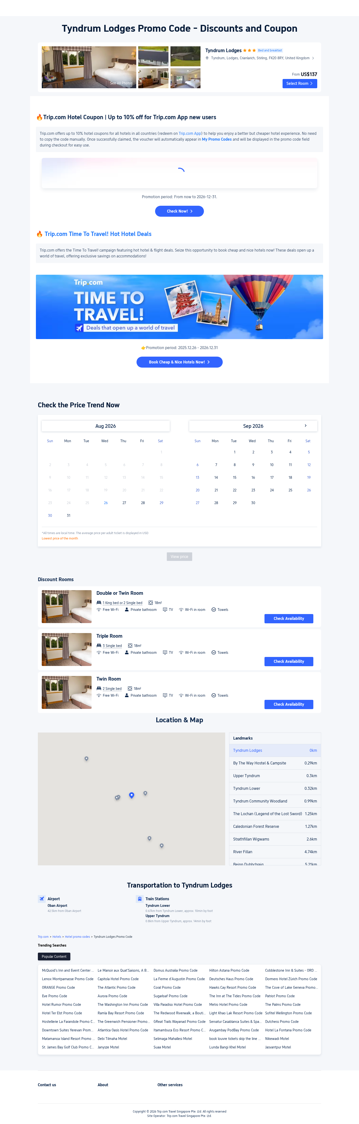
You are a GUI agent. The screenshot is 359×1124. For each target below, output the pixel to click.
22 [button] (234, 490)
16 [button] (253, 477)
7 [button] (216, 465)
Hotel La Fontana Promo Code (288, 1030)
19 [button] (309, 477)
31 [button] (68, 516)
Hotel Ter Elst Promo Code (62, 1013)
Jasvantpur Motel (278, 1047)
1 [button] (234, 452)
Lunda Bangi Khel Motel (227, 1047)
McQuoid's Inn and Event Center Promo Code (69, 970)
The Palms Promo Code (283, 1005)
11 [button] (290, 465)
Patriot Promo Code (280, 996)
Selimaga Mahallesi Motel (173, 1039)
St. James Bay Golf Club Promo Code (69, 1047)
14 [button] (216, 477)
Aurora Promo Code (112, 996)
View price (179, 556)
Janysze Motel (108, 1047)
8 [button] (235, 465)
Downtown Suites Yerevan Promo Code (69, 1030)
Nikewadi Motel (277, 1039)
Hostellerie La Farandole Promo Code (69, 1022)
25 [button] (290, 490)
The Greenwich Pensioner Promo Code (125, 1022)
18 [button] (290, 477)
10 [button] (272, 465)
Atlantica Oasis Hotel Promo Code (123, 1030)
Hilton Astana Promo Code (229, 970)
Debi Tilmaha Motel (112, 1039)
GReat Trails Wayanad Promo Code (180, 1022)
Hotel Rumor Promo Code (61, 1005)
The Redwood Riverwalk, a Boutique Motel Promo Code (181, 1013)
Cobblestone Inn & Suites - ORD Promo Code (292, 970)
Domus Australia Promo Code (176, 970)
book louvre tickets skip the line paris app (236, 1039)
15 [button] (234, 477)
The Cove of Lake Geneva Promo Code (292, 987)
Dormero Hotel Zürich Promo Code (291, 979)
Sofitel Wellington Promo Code (288, 1013)
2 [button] (253, 452)
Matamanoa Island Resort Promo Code (69, 1039)
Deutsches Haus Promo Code (231, 979)
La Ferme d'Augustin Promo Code (179, 979)
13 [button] (197, 477)
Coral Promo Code (167, 987)
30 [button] (50, 516)
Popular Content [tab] (54, 956)
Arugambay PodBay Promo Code (234, 1030)
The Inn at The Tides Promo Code (235, 996)
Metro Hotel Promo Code (228, 1005)
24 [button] (272, 490)
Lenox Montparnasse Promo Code (68, 979)
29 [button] (161, 503)
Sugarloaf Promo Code (171, 996)
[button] (300, 83)
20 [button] (198, 490)
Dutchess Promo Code (282, 1022)
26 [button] (106, 503)
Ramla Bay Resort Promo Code (121, 1013)
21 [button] (216, 490)
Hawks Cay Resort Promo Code (232, 987)
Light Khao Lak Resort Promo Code (236, 1013)
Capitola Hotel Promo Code (118, 979)
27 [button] (124, 503)
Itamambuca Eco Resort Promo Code (181, 1030)
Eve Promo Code (54, 996)
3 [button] (272, 452)
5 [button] (309, 452)
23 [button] (253, 490)
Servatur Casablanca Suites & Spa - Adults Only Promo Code (236, 1022)
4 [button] (290, 452)
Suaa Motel (162, 1047)
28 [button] (143, 503)
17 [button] (272, 477)
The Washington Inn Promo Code (123, 1005)
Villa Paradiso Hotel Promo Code (178, 1005)
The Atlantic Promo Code (117, 987)
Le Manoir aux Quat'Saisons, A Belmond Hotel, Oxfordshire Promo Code (125, 970)
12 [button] (309, 465)
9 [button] (253, 465)
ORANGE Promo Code (58, 987)
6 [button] (198, 465)
